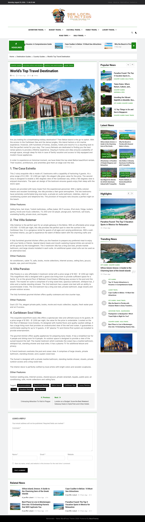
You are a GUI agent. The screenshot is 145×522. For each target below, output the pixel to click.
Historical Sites (119, 92)
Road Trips (63, 36)
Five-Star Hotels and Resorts (33, 65)
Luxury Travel (108, 30)
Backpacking (125, 311)
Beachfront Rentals (41, 385)
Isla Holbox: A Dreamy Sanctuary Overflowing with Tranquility (126, 163)
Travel (14, 389)
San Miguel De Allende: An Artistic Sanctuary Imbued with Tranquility (109, 182)
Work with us (124, 2)
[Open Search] (132, 32)
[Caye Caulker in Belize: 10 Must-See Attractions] (41, 47)
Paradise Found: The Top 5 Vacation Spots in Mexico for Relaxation (77, 504)
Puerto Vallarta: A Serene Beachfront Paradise (125, 182)
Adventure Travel (36, 30)
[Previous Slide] (128, 64)
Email (42, 454)
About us (116, 2)
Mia (13, 76)
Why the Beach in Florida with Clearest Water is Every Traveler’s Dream (120, 305)
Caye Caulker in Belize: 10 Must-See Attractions (65, 44)
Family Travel (91, 30)
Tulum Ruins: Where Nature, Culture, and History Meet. (122, 86)
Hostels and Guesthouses (53, 65)
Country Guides (16, 65)
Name (15, 454)
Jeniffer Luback (29, 497)
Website (71, 454)
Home (110, 2)
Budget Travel (55, 30)
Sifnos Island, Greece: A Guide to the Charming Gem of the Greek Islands (36, 491)
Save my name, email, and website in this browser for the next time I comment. (42, 463)
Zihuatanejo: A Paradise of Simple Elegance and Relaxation (109, 163)
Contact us (133, 2)
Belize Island (56, 385)
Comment (16, 428)
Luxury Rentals (84, 385)
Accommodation (24, 385)
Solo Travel (79, 36)
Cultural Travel (73, 30)
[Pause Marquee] (134, 45)
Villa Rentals (40, 389)
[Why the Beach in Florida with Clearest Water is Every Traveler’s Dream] (91, 47)
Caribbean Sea (69, 385)
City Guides (117, 103)
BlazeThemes (94, 518)
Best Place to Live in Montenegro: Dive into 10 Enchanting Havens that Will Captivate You (36, 504)
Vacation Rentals (26, 389)
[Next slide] (132, 64)
